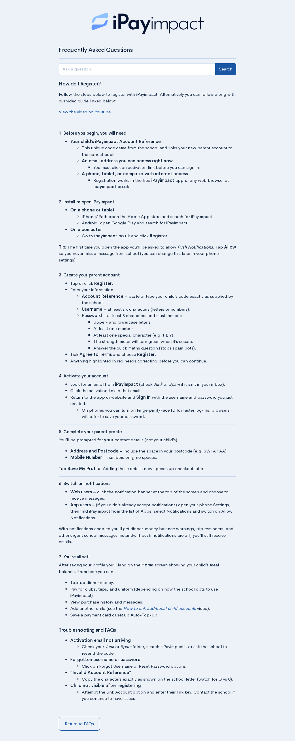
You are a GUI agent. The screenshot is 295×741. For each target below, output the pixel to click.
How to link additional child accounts (159, 608)
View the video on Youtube (85, 111)
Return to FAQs (79, 723)
